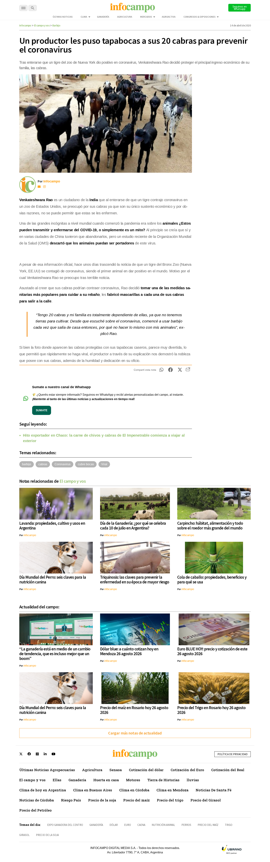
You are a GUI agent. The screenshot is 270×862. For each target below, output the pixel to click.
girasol (24, 835)
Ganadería (103, 16)
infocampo (30, 535)
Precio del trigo (170, 800)
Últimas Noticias (63, 16)
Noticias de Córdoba (36, 800)
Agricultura (124, 16)
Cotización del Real (227, 769)
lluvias (193, 780)
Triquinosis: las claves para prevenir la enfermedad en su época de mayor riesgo (134, 579)
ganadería (96, 825)
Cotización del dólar (146, 769)
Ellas (57, 780)
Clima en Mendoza (172, 790)
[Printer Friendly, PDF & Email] (188, 370)
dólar (113, 825)
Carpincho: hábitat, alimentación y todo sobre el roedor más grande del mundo (210, 525)
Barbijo (56, 25)
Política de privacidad (232, 754)
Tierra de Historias (163, 780)
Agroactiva (168, 16)
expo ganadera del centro (65, 825)
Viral (104, 464)
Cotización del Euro (187, 769)
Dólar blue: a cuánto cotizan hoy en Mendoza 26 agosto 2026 (129, 651)
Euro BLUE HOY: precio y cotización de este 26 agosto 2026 (212, 651)
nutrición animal (163, 825)
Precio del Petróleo (35, 810)
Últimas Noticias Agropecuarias (47, 769)
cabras (42, 464)
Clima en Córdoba (134, 790)
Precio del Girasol (205, 800)
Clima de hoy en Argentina (42, 790)
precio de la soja (47, 835)
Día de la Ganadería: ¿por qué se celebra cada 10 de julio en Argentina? (133, 525)
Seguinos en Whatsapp (240, 8)
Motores (133, 780)
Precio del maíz (136, 800)
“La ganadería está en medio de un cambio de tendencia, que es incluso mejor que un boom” (54, 653)
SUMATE (41, 410)
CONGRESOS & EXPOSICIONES (199, 16)
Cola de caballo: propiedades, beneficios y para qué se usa (211, 579)
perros (186, 825)
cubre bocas (86, 464)
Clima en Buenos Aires (92, 790)
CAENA (141, 825)
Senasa (115, 769)
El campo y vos (42, 25)
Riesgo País (71, 800)
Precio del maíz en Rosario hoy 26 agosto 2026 (134, 710)
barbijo (26, 464)
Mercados (146, 16)
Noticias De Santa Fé (213, 790)
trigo (228, 825)
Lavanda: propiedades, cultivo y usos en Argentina (52, 525)
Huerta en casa (106, 780)
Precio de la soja (102, 800)
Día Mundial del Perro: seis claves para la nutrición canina (52, 579)
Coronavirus (63, 464)
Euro (127, 825)
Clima (84, 16)
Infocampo (25, 25)
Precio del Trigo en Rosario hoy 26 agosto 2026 (211, 710)
